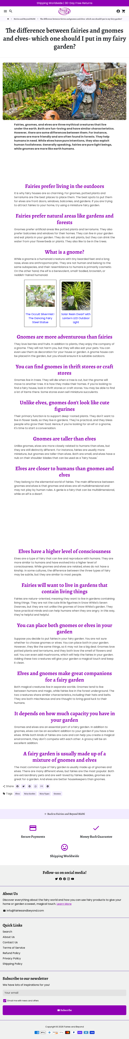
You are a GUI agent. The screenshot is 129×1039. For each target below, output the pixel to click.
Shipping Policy (12, 964)
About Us (9, 937)
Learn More (64, 904)
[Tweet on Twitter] (23, 786)
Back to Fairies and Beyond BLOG (64, 814)
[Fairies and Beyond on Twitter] (56, 879)
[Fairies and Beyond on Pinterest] (64, 879)
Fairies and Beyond (74, 1026)
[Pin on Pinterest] (29, 786)
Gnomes (57, 793)
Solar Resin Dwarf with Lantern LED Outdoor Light (76, 318)
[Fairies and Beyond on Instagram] (68, 879)
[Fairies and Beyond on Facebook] (60, 879)
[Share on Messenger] (47, 786)
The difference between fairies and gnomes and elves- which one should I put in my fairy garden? (81, 19)
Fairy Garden (29, 793)
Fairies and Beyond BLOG (24, 19)
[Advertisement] (64, 166)
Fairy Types (44, 793)
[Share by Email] (41, 786)
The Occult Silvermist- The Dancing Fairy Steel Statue (40, 318)
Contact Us (10, 942)
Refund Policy (11, 953)
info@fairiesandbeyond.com (23, 910)
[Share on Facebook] (17, 786)
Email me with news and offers (23, 1000)
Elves (17, 793)
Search (7, 932)
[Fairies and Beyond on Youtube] (72, 879)
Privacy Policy (12, 958)
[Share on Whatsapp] (35, 786)
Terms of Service (14, 948)
